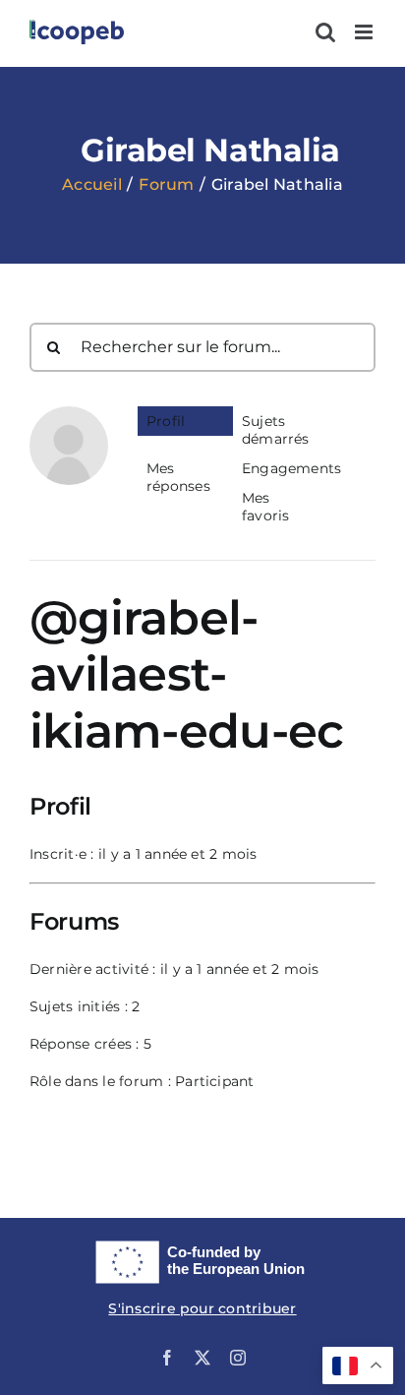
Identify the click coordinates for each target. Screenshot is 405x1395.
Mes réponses (178, 477)
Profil (165, 421)
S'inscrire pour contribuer (202, 1308)
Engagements (285, 468)
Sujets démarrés (276, 430)
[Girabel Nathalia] (68, 415)
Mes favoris (266, 506)
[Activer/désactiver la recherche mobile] (325, 32)
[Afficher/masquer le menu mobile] (365, 32)
